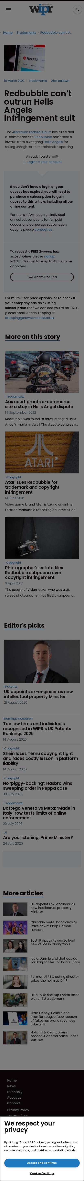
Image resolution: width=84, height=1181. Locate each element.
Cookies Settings (42, 1173)
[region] (42, 1148)
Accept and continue (42, 1163)
